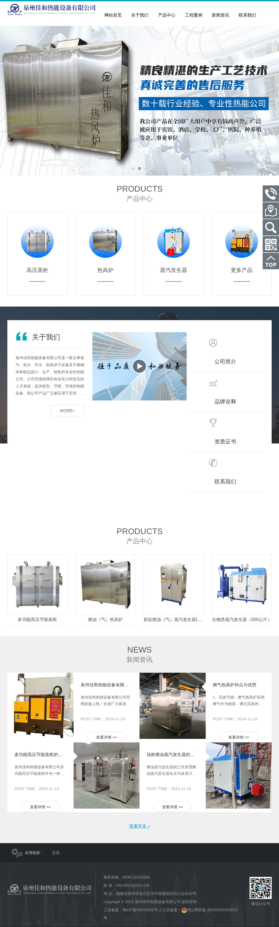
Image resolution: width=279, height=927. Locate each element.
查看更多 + (139, 826)
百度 (56, 852)
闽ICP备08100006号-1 (142, 910)
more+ (67, 410)
